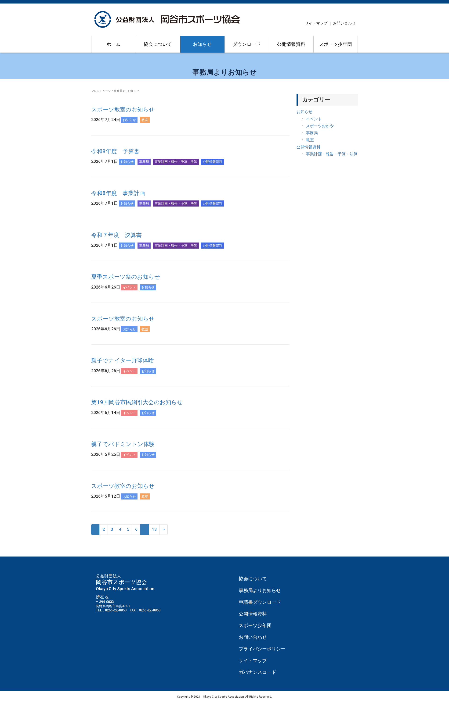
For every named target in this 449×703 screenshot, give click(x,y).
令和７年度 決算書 (116, 235)
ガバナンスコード (257, 672)
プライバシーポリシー (262, 649)
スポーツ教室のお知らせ (123, 109)
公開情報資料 (291, 44)
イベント (314, 119)
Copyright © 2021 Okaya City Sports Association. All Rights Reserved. (224, 696)
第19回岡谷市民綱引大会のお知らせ (137, 402)
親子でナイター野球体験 (122, 360)
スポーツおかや (320, 126)
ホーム (113, 44)
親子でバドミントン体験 (123, 444)
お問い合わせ (344, 23)
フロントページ (101, 91)
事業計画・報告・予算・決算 (332, 154)
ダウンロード (247, 44)
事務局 (312, 133)
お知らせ (202, 44)
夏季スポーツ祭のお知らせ (125, 277)
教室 (310, 140)
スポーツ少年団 (335, 44)
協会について (158, 44)
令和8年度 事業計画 (118, 193)
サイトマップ (316, 23)
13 (154, 529)
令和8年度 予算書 (115, 151)
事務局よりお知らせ (260, 590)
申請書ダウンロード (260, 602)
